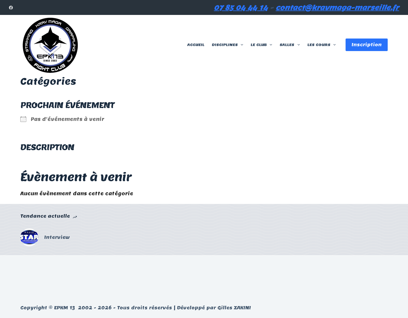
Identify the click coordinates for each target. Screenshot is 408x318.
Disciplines (225, 44)
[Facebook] (11, 8)
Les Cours (318, 44)
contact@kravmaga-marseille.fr (337, 7)
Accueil (195, 44)
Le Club (259, 44)
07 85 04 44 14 (241, 7)
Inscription (367, 44)
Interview (57, 237)
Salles (287, 44)
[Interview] (29, 237)
